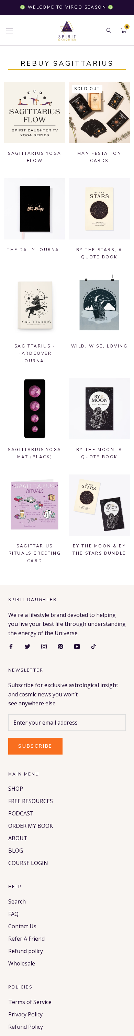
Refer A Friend (26, 938)
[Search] (108, 30)
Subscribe (35, 746)
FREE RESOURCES (30, 801)
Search (17, 901)
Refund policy (25, 951)
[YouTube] (77, 645)
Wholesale (21, 963)
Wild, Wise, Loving (99, 346)
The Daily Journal (34, 250)
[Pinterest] (60, 645)
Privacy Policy (25, 1014)
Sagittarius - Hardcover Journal (34, 353)
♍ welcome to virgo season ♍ (67, 7)
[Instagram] (44, 645)
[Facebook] (11, 645)
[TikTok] (93, 645)
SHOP (15, 788)
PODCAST (21, 813)
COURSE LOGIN (28, 863)
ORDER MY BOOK (30, 826)
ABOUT (17, 838)
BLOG (15, 850)
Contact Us (22, 926)
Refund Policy (25, 1026)
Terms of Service (30, 1002)
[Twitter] (27, 645)
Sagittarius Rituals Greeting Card (35, 553)
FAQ (13, 914)
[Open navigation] (9, 30)
